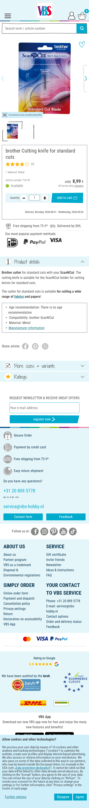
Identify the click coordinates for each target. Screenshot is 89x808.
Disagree (63, 797)
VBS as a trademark (17, 565)
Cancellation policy (16, 604)
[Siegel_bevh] (26, 685)
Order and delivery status (63, 622)
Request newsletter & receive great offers (44, 398)
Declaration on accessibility (22, 619)
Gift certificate (56, 555)
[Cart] (82, 15)
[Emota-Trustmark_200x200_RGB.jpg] (75, 682)
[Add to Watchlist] (81, 44)
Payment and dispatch (19, 598)
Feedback (66, 517)
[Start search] (81, 28)
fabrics (19, 297)
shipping (78, 185)
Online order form (15, 593)
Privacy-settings (14, 609)
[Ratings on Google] (44, 662)
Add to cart (64, 198)
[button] (6, 78)
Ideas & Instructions (60, 570)
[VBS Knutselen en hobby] (44, 10)
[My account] (72, 15)
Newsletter (53, 565)
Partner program (14, 560)
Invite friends (55, 560)
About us (9, 555)
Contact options (57, 616)
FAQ (49, 575)
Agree (80, 797)
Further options (15, 797)
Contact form (23, 517)
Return (8, 614)
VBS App (9, 624)
